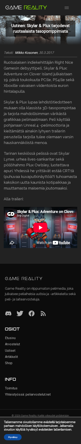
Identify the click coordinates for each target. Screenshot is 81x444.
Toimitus (11, 388)
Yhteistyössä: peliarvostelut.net (28, 394)
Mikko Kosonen (26, 52)
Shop (8, 363)
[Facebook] (31, 313)
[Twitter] (20, 313)
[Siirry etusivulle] (26, 8)
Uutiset (10, 351)
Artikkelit (11, 357)
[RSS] (43, 313)
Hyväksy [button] (12, 437)
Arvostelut (12, 344)
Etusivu (10, 338)
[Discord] (8, 313)
